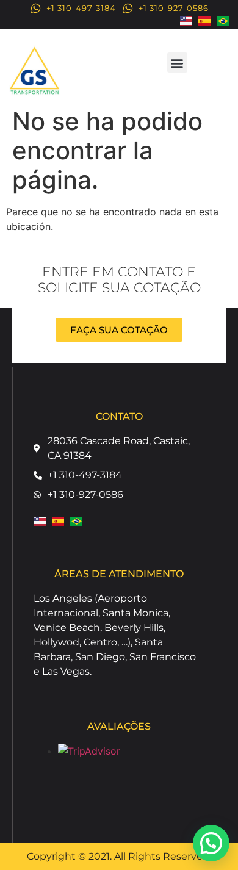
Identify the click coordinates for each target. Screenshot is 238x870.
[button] (177, 62)
